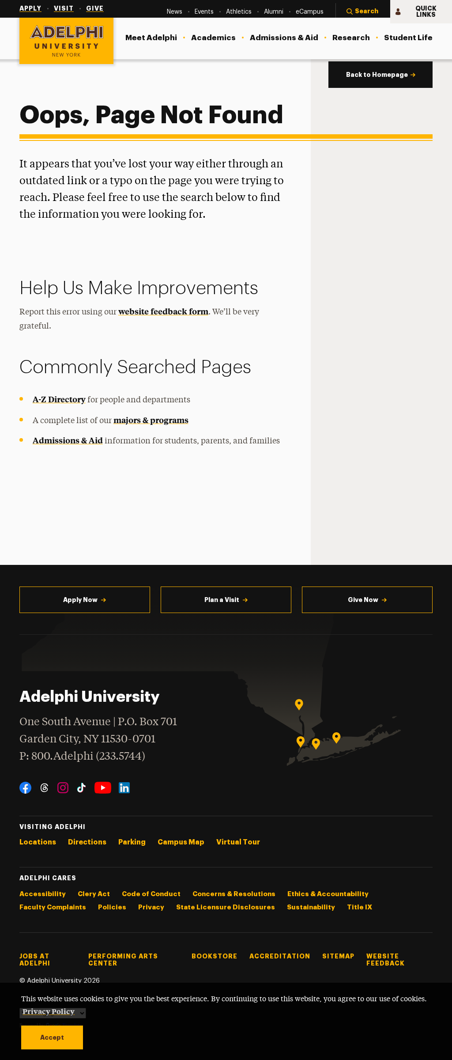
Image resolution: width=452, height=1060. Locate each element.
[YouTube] (102, 788)
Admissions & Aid (68, 440)
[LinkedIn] (124, 787)
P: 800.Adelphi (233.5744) (82, 756)
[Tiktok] (81, 787)
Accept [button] (52, 1037)
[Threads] (44, 787)
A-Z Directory (59, 399)
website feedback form (163, 311)
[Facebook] (25, 788)
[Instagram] (62, 787)
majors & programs (150, 419)
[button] (362, 12)
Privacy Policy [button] (49, 1011)
